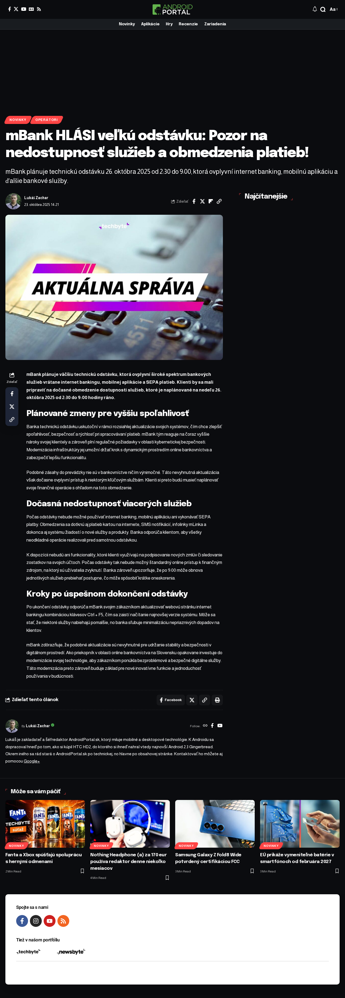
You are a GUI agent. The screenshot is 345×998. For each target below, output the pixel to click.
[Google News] (31, 9)
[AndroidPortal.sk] (172, 9)
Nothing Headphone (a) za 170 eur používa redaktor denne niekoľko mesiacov (128, 862)
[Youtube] (50, 921)
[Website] (205, 726)
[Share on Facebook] (194, 201)
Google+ (32, 761)
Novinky (17, 120)
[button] (323, 9)
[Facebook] (9, 9)
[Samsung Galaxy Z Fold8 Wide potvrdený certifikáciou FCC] (215, 824)
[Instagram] (36, 921)
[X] (16, 9)
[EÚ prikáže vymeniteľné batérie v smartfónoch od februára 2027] (300, 824)
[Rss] (39, 9)
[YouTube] (23, 9)
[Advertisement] (172, 70)
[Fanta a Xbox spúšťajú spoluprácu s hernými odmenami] (45, 824)
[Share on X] (202, 201)
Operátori (46, 120)
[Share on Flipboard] (211, 201)
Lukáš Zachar (36, 198)
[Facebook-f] (22, 921)
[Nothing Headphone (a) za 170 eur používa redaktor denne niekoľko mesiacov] (130, 824)
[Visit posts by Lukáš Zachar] (13, 201)
